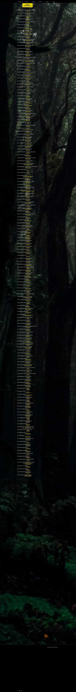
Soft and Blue (28, 380)
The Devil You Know (28, 108)
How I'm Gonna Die (28, 28)
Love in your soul (28, 270)
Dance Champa (28, 78)
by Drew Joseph (28, 126)
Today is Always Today (28, 347)
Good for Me (28, 99)
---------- (28, 121)
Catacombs (28, 356)
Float (28, 87)
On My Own (28, 448)
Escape (28, 371)
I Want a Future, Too (28, 472)
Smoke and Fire (28, 421)
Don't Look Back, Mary (28, 276)
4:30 (28, 350)
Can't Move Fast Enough (27, 220)
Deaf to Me (28, 16)
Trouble (28, 430)
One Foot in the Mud (28, 288)
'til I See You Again (28, 111)
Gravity (28, 368)
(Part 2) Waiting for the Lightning (28, 463)
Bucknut (28, 170)
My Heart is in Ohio (28, 309)
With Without (28, 341)
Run (27, 72)
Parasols (28, 409)
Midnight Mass (28, 306)
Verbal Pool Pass (27, 344)
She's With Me (28, 362)
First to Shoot (28, 279)
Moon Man (27, 291)
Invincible (28, 81)
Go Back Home (28, 285)
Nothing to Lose (28, 353)
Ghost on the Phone (28, 359)
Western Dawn (28, 445)
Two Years (27, 282)
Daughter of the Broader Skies (28, 297)
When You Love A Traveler (28, 365)
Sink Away (27, 412)
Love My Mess (28, 424)
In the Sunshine (28, 19)
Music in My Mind (27, 214)
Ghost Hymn (28, 43)
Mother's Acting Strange (27, 34)
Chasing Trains (28, 439)
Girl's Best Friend (28, 96)
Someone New (28, 335)
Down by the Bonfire (28, 146)
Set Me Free (28, 161)
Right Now (27, 469)
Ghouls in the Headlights (27, 475)
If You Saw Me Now (28, 406)
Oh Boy (28, 294)
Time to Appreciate (28, 114)
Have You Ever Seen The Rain (28, 164)
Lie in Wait (27, 418)
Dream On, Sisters (28, 93)
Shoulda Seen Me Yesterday (28, 105)
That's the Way (28, 433)
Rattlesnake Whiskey (28, 137)
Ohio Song (27, 338)
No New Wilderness (28, 415)
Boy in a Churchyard (28, 46)
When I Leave (28, 273)
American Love (28, 403)
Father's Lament (28, 102)
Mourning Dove (28, 84)
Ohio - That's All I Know (28, 312)
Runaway (28, 90)
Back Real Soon (28, 37)
